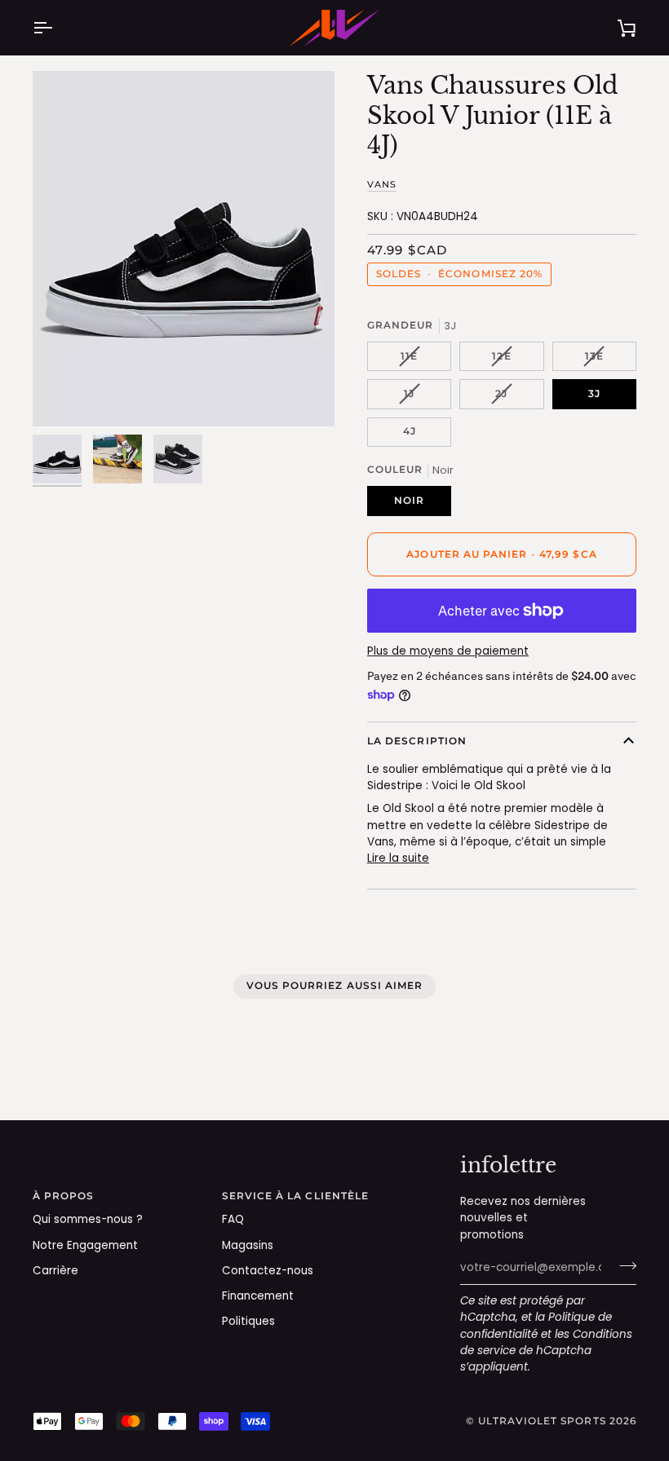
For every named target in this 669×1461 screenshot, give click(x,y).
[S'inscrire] (622, 1266)
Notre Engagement (85, 1245)
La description (417, 741)
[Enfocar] (183, 248)
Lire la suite (398, 858)
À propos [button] (64, 1196)
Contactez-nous (267, 1270)
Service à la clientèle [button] (296, 1196)
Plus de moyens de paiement (448, 651)
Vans (382, 184)
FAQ (233, 1219)
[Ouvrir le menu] (57, 27)
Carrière (55, 1270)
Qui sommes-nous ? (88, 1219)
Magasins (247, 1245)
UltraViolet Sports (541, 1421)
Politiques (248, 1321)
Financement (258, 1296)
